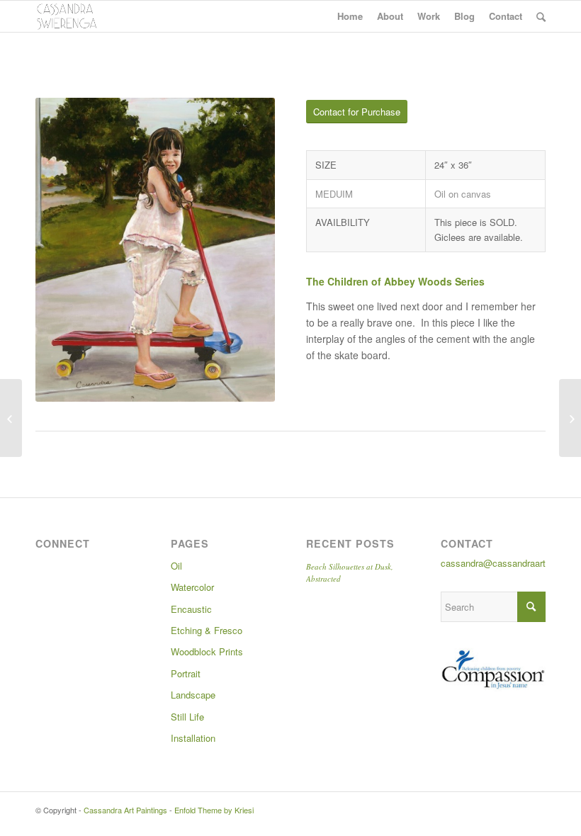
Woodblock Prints (207, 651)
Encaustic (191, 609)
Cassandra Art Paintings (125, 809)
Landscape (193, 694)
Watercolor (192, 587)
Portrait (186, 673)
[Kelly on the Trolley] (11, 418)
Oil (176, 565)
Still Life (187, 716)
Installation (193, 738)
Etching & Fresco (206, 630)
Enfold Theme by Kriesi (214, 809)
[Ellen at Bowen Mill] (570, 418)
